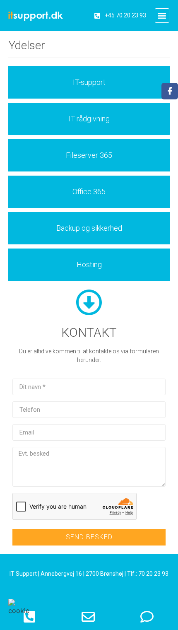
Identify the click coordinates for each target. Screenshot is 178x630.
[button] (162, 15)
